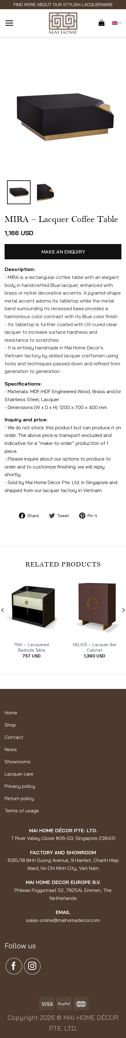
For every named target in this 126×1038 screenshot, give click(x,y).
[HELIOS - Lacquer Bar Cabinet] (94, 607)
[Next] (111, 117)
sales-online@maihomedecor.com (63, 920)
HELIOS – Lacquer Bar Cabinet (95, 647)
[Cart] (101, 22)
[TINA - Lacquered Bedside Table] (31, 607)
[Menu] (9, 23)
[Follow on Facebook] (14, 966)
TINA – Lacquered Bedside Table (31, 647)
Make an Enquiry (63, 252)
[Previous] (16, 117)
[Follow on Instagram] (32, 966)
